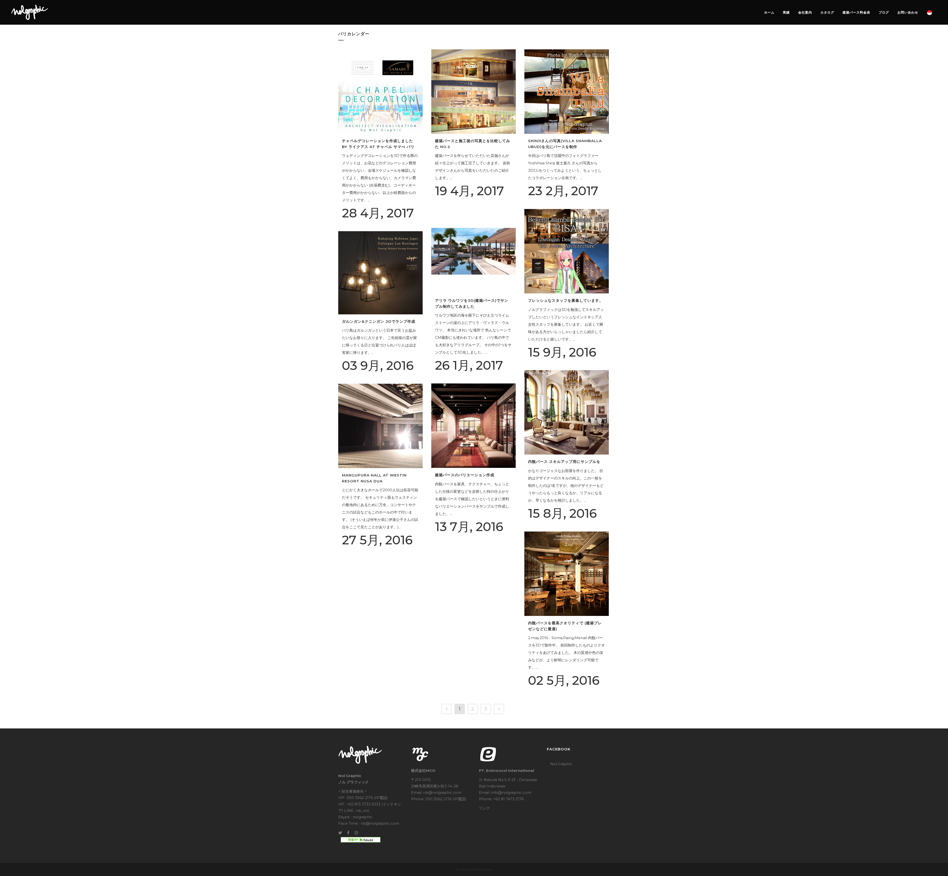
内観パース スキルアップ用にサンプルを (564, 461)
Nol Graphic (561, 764)
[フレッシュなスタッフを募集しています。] (566, 251)
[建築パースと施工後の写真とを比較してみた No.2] (473, 91)
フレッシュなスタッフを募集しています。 (565, 300)
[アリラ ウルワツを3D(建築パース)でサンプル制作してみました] (473, 251)
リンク (484, 808)
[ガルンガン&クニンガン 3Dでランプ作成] (380, 272)
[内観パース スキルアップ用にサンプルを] (566, 412)
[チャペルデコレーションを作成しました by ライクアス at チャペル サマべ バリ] (380, 91)
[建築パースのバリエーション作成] (473, 425)
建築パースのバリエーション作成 (464, 475)
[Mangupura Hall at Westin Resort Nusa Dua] (380, 426)
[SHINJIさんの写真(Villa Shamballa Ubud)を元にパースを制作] (566, 91)
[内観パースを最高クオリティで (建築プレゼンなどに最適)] (566, 574)
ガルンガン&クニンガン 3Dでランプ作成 (378, 321)
